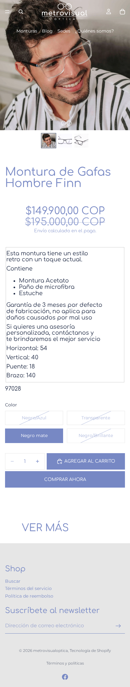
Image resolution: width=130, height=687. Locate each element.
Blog (47, 31)
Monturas (26, 31)
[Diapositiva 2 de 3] (65, 141)
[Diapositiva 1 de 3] (49, 141)
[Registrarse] (118, 625)
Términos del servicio (28, 588)
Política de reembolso (29, 596)
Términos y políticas (65, 663)
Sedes (63, 31)
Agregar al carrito (89, 461)
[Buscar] (21, 12)
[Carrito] (122, 12)
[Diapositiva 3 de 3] (81, 141)
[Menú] (7, 11)
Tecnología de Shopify (90, 650)
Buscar (13, 581)
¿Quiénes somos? (94, 31)
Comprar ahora (65, 479)
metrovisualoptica (50, 650)
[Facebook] (65, 677)
